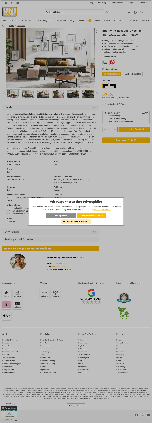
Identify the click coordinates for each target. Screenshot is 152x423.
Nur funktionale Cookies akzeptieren (77, 221)
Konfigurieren (61, 216)
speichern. (90, 210)
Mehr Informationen (102, 210)
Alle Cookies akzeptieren (91, 216)
